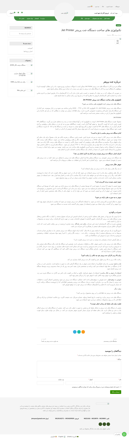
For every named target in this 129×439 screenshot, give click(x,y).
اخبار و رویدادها (28, 51)
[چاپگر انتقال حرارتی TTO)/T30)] (29, 75)
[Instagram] (100, 424)
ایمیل (90, 379)
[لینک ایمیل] (18, 6)
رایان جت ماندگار (81, 224)
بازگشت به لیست (79, 340)
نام (120, 379)
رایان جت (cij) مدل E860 (18, 82)
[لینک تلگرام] (11, 6)
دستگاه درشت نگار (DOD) (17, 65)
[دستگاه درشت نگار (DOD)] (29, 67)
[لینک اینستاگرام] (16, 6)
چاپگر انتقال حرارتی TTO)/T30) (19, 74)
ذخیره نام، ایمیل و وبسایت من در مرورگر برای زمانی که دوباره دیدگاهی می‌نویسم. (95, 387)
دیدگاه (119, 359)
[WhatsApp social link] (13, 6)
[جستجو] (26, 13)
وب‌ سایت (61, 379)
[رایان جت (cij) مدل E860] (29, 84)
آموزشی (118, 25)
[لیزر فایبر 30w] (29, 92)
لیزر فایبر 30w (21, 90)
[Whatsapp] (104, 424)
